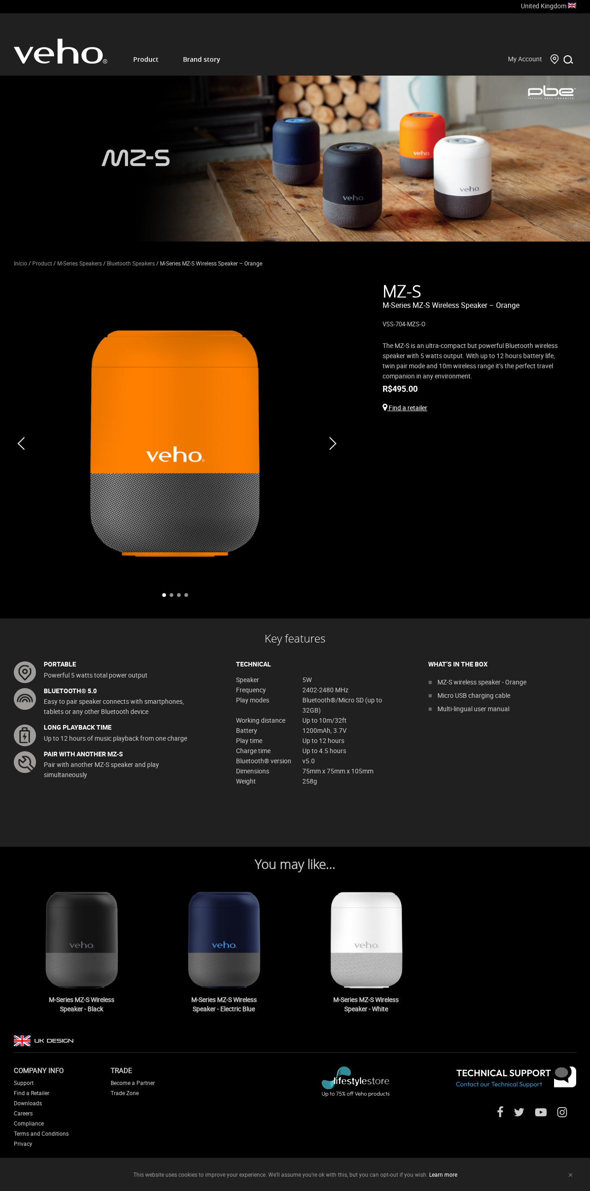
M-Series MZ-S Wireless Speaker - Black (81, 1004)
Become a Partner (133, 1082)
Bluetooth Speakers (131, 263)
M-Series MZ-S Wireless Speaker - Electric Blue (224, 1004)
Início (20, 263)
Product (146, 59)
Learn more (443, 1174)
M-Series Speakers (79, 263)
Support (24, 1082)
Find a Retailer (31, 1093)
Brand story (201, 59)
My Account (525, 58)
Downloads (28, 1103)
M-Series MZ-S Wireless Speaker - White (366, 1004)
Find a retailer (407, 407)
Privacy (23, 1143)
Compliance (29, 1123)
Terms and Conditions (41, 1133)
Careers (23, 1113)
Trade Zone (125, 1093)
